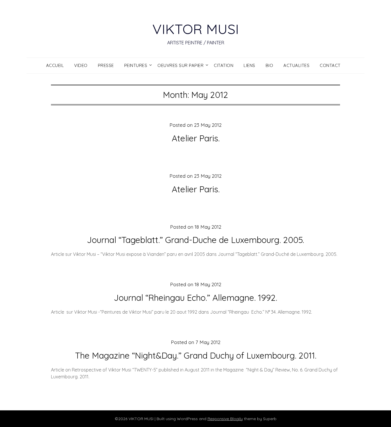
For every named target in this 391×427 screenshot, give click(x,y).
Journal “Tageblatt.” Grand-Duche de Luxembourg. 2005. (195, 239)
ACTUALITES (296, 65)
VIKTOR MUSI (195, 28)
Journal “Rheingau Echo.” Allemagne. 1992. (195, 297)
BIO (269, 65)
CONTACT (330, 65)
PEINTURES (135, 65)
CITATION (223, 65)
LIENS (249, 65)
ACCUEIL (55, 65)
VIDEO (81, 65)
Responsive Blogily (225, 418)
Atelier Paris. (196, 138)
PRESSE (106, 65)
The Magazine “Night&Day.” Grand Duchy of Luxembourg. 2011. (195, 355)
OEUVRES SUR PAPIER (180, 65)
